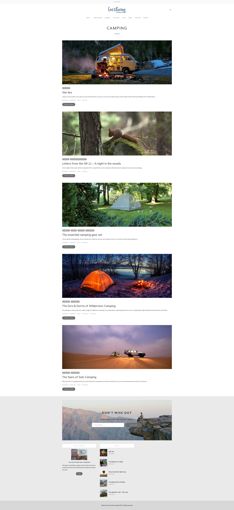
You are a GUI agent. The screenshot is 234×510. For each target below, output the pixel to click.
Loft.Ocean (109, 505)
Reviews (107, 17)
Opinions (138, 17)
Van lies (67, 92)
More (79, 473)
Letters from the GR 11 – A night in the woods (91, 163)
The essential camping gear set (82, 235)
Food (124, 17)
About (88, 17)
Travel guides (97, 17)
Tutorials (116, 17)
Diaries (145, 17)
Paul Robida (65, 100)
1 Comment (93, 313)
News (130, 17)
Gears (74, 230)
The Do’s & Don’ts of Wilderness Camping (89, 306)
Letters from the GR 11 (78, 159)
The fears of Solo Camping (79, 377)
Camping (66, 230)
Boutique (117, 1)
